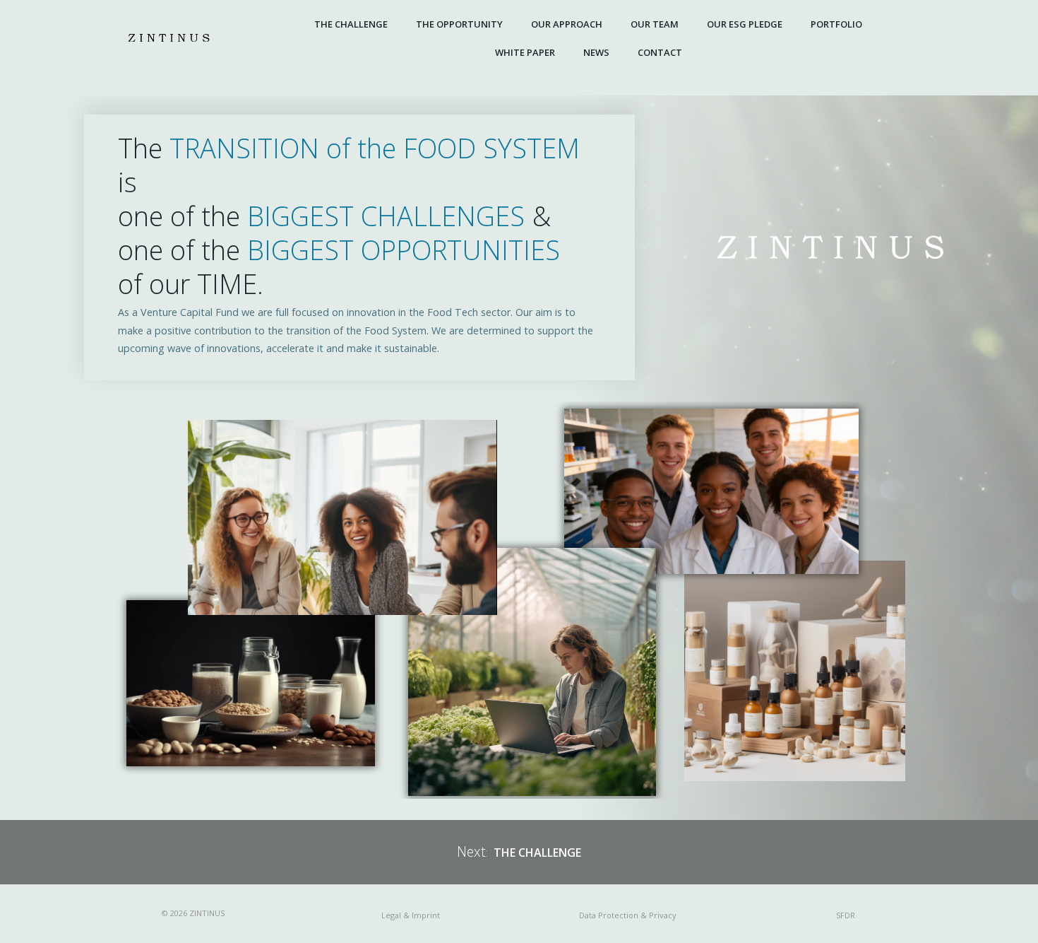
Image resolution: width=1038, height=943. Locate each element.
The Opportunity (459, 24)
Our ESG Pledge (744, 24)
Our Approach (566, 24)
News (596, 52)
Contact (660, 52)
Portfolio (836, 24)
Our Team (655, 24)
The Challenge (351, 24)
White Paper (525, 52)
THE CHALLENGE (537, 852)
